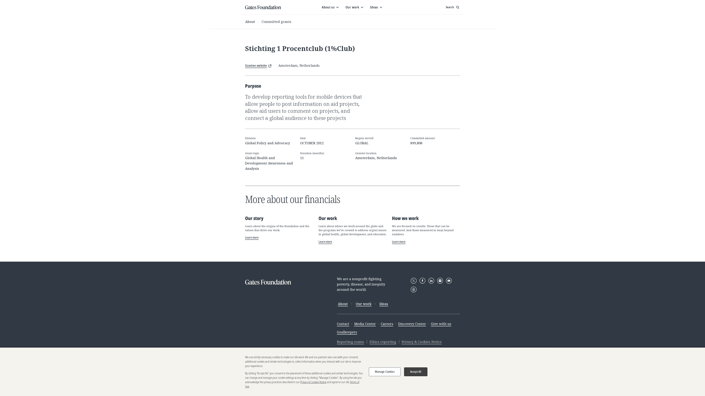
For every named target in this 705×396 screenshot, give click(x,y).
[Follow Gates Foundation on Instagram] (440, 280)
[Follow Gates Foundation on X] (413, 280)
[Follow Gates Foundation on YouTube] (449, 280)
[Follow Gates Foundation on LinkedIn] (431, 280)
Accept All (416, 372)
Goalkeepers (347, 332)
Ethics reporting (383, 342)
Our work (363, 304)
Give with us (441, 324)
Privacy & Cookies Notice (422, 342)
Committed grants (276, 21)
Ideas (383, 304)
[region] (352, 372)
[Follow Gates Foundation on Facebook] (422, 280)
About (250, 21)
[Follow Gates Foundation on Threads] (413, 289)
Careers (387, 324)
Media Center (365, 324)
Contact (343, 324)
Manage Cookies (385, 372)
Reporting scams (350, 342)
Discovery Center (412, 324)
